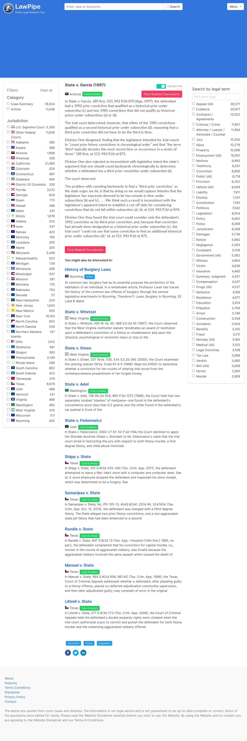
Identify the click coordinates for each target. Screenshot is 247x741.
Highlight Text (174, 86)
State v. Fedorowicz (83, 420)
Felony (89, 643)
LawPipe (28, 6)
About (9, 678)
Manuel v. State (79, 565)
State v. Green (78, 348)
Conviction (73, 643)
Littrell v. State (78, 601)
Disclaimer (12, 692)
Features (11, 683)
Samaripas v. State (82, 493)
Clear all (46, 90)
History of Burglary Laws (88, 269)
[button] (68, 653)
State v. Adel (77, 384)
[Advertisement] (123, 45)
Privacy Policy (15, 697)
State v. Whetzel (80, 312)
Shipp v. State (78, 456)
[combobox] (123, 6)
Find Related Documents (162, 94)
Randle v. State (79, 529)
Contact (10, 701)
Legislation (104, 643)
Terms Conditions (17, 688)
